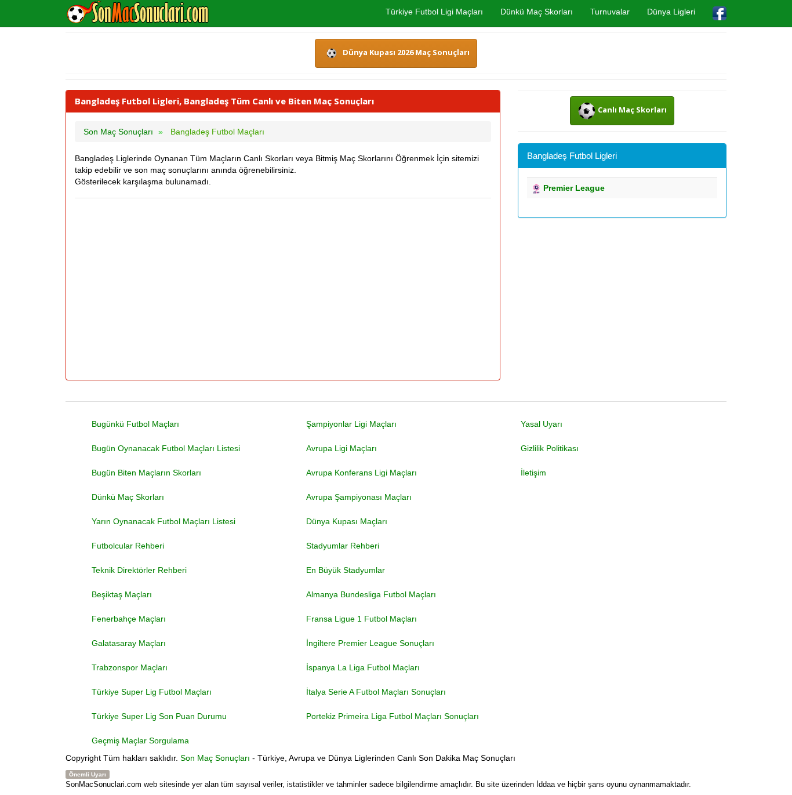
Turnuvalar (610, 11)
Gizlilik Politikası (550, 448)
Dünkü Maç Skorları (536, 11)
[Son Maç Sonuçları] (138, 13)
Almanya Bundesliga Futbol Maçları (371, 594)
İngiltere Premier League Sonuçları (370, 643)
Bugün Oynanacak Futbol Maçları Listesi (166, 448)
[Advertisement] (283, 290)
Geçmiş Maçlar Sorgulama (140, 740)
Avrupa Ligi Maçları (341, 448)
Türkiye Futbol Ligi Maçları (434, 11)
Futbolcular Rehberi (128, 545)
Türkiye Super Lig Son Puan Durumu (159, 716)
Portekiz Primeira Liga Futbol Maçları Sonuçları (392, 716)
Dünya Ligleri (671, 11)
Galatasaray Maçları (129, 643)
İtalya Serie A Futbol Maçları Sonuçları (376, 691)
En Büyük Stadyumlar (345, 570)
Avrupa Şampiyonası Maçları (359, 497)
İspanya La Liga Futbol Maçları (363, 667)
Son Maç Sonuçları (215, 758)
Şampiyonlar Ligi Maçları (351, 424)
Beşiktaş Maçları (122, 594)
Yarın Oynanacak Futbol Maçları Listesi (163, 521)
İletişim (533, 472)
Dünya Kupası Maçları (346, 521)
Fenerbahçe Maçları (129, 618)
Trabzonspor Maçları (130, 667)
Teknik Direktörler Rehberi (139, 570)
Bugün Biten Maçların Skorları (146, 472)
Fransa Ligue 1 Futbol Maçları (361, 618)
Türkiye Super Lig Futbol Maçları (152, 691)
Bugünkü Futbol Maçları (135, 424)
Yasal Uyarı (541, 424)
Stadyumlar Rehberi (342, 545)
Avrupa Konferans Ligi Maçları (361, 472)
